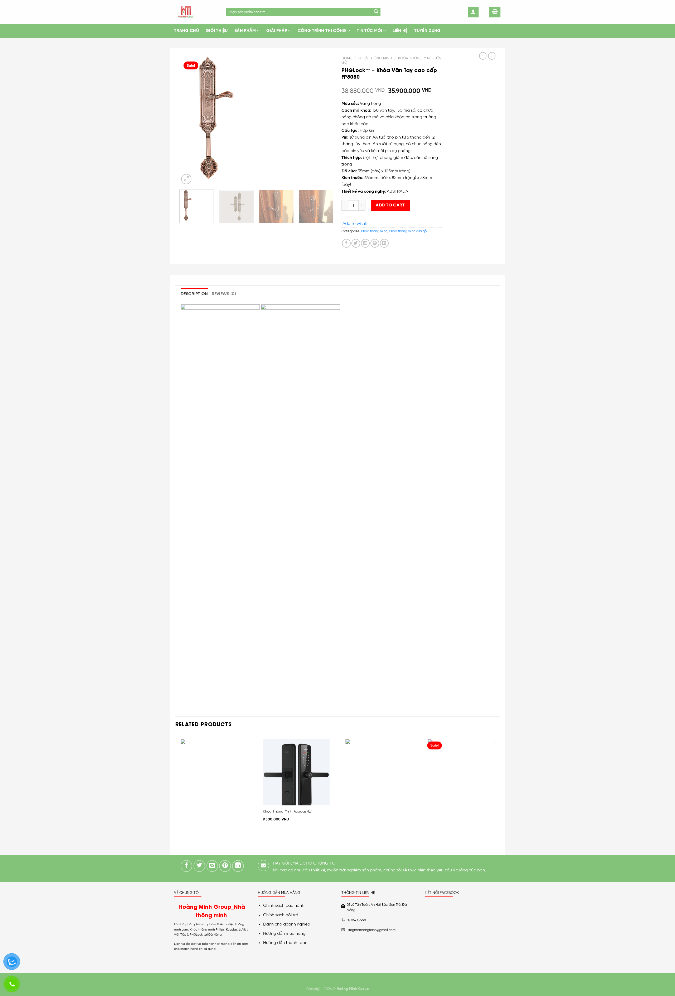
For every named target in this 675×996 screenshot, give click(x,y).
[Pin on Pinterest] (374, 243)
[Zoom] (186, 179)
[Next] (324, 119)
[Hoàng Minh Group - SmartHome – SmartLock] (196, 12)
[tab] (194, 294)
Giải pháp (276, 31)
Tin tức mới (369, 31)
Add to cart (390, 205)
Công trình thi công (322, 31)
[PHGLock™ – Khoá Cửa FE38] (488, 262)
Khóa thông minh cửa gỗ (408, 231)
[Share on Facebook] (346, 243)
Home (346, 58)
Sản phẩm (245, 31)
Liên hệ (400, 31)
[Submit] (376, 12)
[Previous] (189, 119)
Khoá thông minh (375, 58)
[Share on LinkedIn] (384, 243)
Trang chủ (186, 31)
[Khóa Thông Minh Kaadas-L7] (296, 772)
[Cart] (494, 12)
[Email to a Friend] (365, 243)
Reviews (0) (224, 294)
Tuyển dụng (427, 31)
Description (194, 294)
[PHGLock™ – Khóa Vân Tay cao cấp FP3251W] (495, 76)
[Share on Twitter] (355, 243)
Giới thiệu (217, 31)
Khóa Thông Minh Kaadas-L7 (287, 811)
